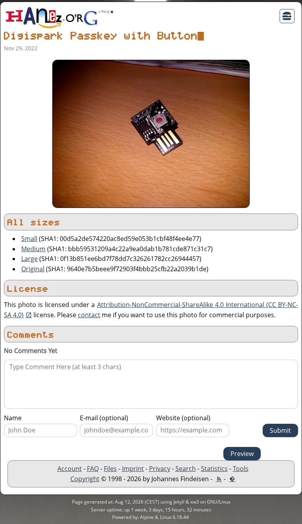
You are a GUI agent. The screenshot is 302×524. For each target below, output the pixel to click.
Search (185, 468)
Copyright (84, 478)
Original (32, 269)
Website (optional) (183, 418)
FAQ (93, 468)
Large (29, 258)
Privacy (159, 468)
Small (29, 238)
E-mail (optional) (104, 418)
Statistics (214, 468)
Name (13, 418)
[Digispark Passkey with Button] (151, 133)
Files (110, 468)
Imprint (133, 468)
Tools (241, 468)
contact (89, 315)
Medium (33, 249)
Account (69, 468)
